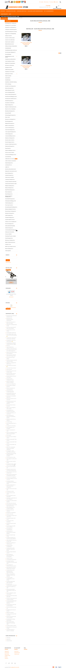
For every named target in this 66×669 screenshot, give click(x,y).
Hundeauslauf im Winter (10, 491)
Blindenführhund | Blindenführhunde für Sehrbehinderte (10, 319)
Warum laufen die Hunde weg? (11, 503)
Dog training (8, 639)
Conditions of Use (7, 655)
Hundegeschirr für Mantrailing (11, 425)
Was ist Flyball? (9, 435)
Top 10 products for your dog (11, 457)
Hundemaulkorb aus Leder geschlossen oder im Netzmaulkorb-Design (10, 571)
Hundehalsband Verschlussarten (11, 559)
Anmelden (56, 1)
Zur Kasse (51, 1)
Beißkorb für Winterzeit (10, 612)
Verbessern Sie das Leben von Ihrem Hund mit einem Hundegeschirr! (11, 486)
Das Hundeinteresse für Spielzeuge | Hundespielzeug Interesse (11, 416)
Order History (16, 651)
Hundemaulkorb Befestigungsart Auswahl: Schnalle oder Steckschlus (11, 602)
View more (8, 308)
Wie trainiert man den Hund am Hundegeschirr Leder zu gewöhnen (11, 402)
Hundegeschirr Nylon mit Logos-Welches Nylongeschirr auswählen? (11, 454)
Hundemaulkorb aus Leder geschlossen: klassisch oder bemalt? (11, 549)
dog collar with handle (10, 513)
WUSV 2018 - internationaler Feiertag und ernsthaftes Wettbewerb (11, 448)
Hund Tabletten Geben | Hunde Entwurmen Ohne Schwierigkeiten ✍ (12, 335)
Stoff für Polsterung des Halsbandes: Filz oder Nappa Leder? (11, 622)
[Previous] (6, 277)
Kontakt (48, 5)
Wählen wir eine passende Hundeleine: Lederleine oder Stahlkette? (11, 575)
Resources (8, 345)
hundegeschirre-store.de (15, 667)
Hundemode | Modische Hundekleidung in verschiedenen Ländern (11, 482)
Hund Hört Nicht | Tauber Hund (11, 332)
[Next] (17, 277)
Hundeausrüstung (9, 421)
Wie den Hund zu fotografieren (11, 383)
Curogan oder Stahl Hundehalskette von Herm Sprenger (10, 578)
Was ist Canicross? (9, 369)
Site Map (6, 656)
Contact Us (6, 658)
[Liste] (60, 53)
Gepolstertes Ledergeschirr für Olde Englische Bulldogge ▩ (26, 43)
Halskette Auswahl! (9, 558)
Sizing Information (9, 640)
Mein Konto (47, 1)
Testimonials (8, 637)
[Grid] (59, 53)
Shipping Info (7, 651)
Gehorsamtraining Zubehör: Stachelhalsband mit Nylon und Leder (11, 590)
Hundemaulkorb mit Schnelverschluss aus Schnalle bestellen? (11, 532)
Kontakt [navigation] (42, 1)
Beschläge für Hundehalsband (11, 512)
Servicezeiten (11, 296)
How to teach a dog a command (11, 367)
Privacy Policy (7, 652)
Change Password (17, 652)
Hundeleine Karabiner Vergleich (11, 625)
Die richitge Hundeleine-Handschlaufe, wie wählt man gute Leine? (12, 562)
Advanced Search (8, 262)
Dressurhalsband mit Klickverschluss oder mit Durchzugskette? (10, 555)
